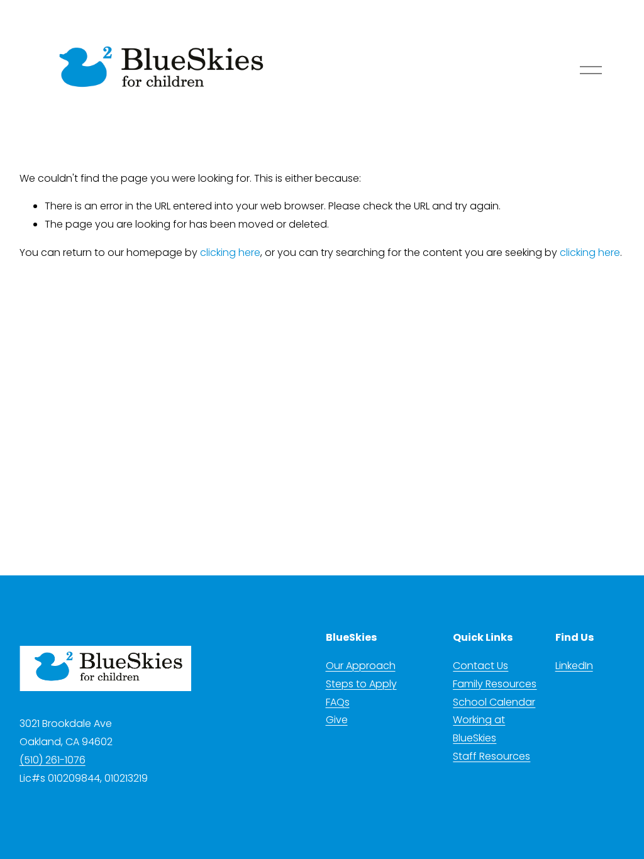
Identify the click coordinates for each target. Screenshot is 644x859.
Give (337, 719)
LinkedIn (574, 665)
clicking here (230, 252)
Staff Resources (491, 756)
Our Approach (361, 665)
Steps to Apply (361, 684)
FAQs (338, 702)
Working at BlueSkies (479, 728)
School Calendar (494, 702)
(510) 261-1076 (52, 760)
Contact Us (480, 665)
